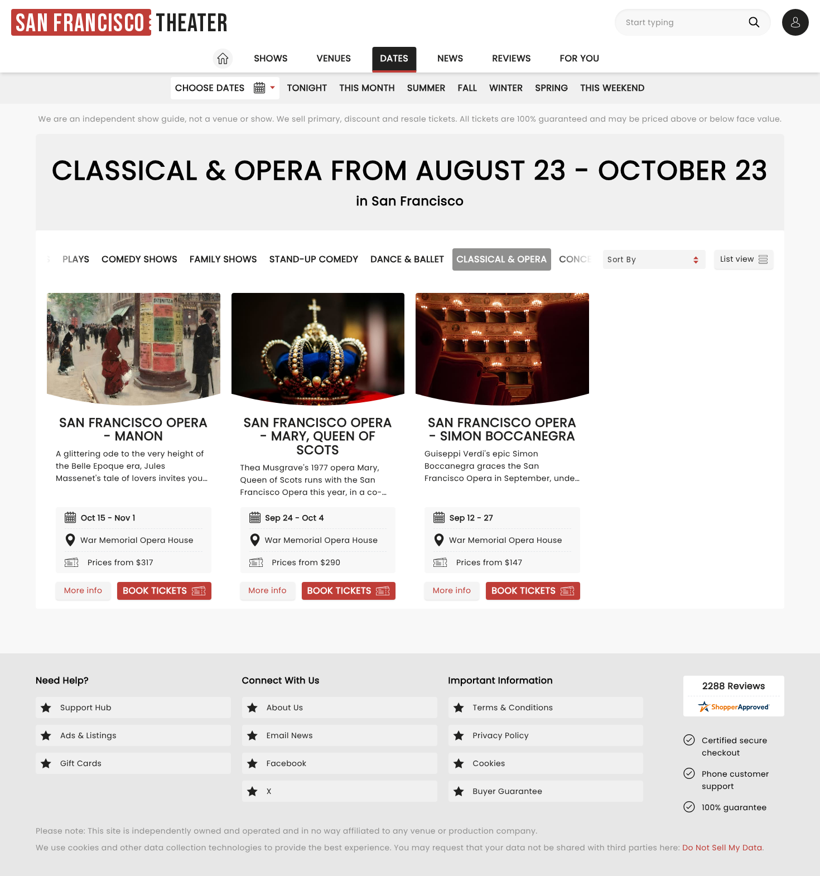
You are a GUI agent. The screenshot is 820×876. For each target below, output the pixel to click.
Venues (334, 58)
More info (83, 590)
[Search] (756, 22)
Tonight (307, 87)
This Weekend (612, 87)
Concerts (583, 259)
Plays (75, 259)
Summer (426, 87)
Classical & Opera (502, 259)
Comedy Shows (139, 259)
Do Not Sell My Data (722, 847)
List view (737, 258)
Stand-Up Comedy (313, 259)
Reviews (512, 58)
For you (580, 58)
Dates (394, 58)
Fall (467, 87)
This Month (367, 87)
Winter (506, 87)
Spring (552, 87)
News (450, 58)
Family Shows (223, 259)
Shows (270, 58)
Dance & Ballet (407, 259)
